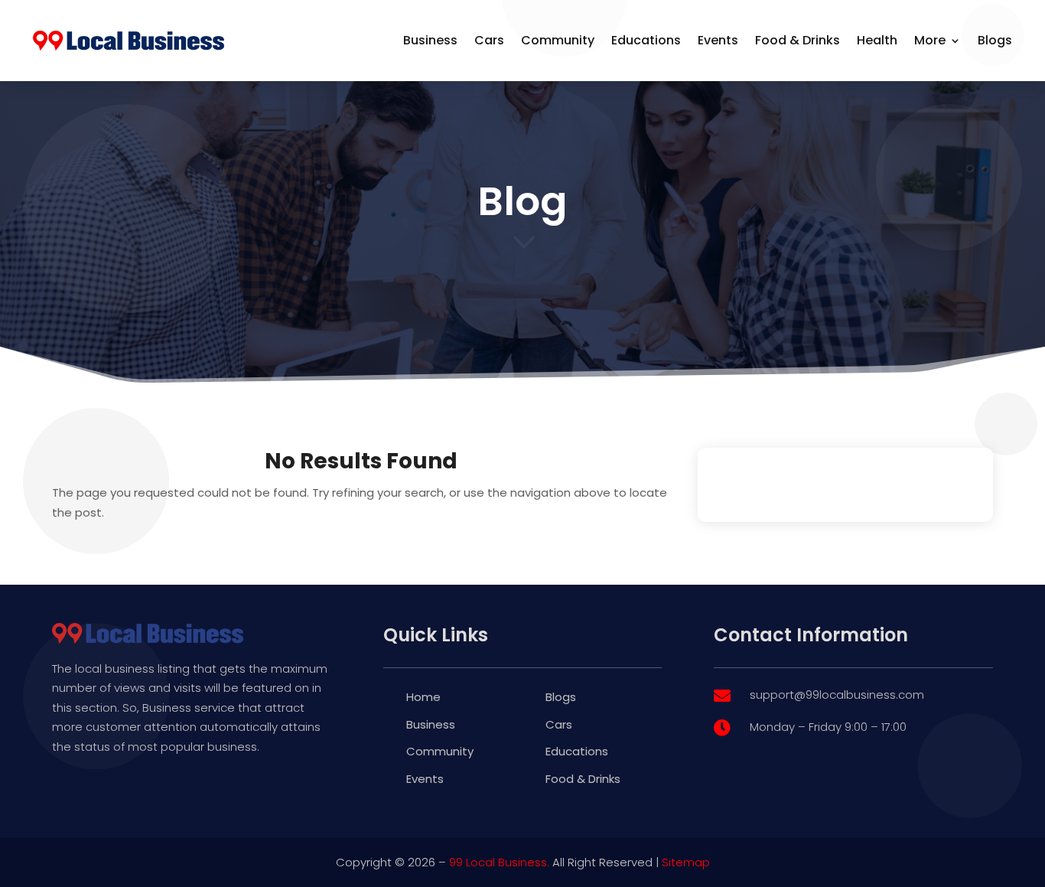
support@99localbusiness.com (837, 694)
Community (557, 40)
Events (718, 40)
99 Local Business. (499, 862)
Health (877, 40)
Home (423, 697)
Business (430, 40)
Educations (646, 40)
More (930, 40)
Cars (489, 40)
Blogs (995, 40)
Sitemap (686, 862)
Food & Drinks (797, 40)
